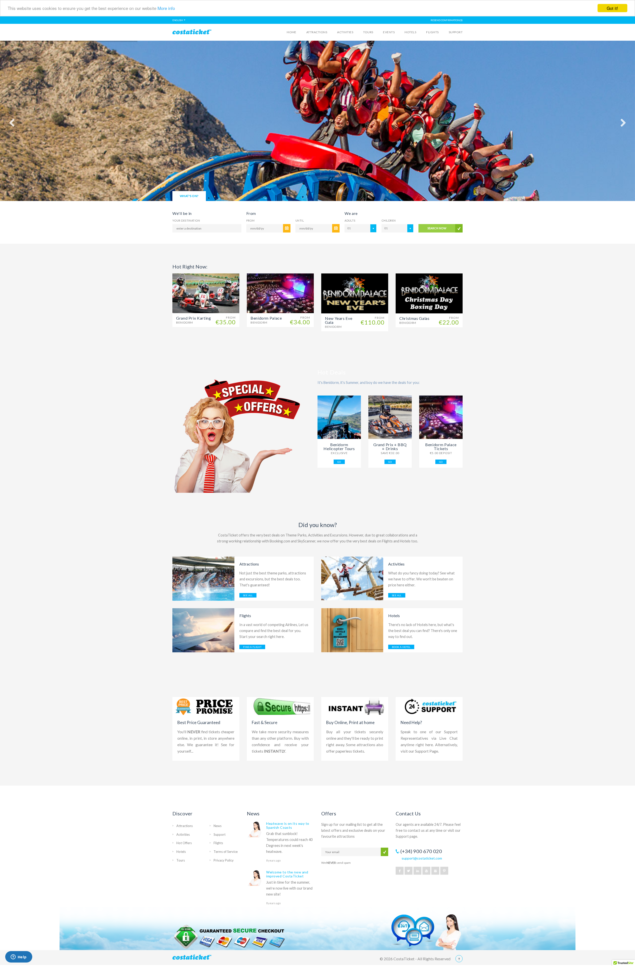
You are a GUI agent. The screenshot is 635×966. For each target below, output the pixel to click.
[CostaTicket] (206, 959)
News (218, 826)
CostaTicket (403, 959)
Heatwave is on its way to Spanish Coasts (287, 825)
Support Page (426, 751)
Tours (368, 32)
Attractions (316, 32)
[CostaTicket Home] (206, 33)
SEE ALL (248, 595)
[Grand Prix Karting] (205, 293)
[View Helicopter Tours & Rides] (339, 417)
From (250, 220)
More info (166, 8)
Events (389, 32)
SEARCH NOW (436, 228)
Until (299, 220)
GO (339, 461)
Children (388, 220)
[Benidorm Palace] (280, 293)
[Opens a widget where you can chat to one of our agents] (18, 957)
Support (456, 32)
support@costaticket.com (422, 858)
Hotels (410, 32)
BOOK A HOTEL (401, 646)
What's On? (189, 196)
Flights (432, 32)
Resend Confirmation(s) (447, 20)
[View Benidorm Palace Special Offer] (441, 417)
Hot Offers (184, 843)
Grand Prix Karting (193, 320)
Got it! (612, 8)
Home (291, 32)
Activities (345, 32)
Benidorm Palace (266, 320)
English (177, 20)
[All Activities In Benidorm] (352, 578)
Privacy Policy (224, 860)
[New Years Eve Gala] (354, 293)
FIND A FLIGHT (252, 646)
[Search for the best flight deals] (203, 630)
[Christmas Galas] (429, 293)
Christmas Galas (414, 320)
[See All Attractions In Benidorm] (203, 578)
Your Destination (186, 220)
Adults (350, 220)
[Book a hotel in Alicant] (352, 630)
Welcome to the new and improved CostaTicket (287, 874)
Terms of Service (226, 852)
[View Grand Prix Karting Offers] (390, 417)
